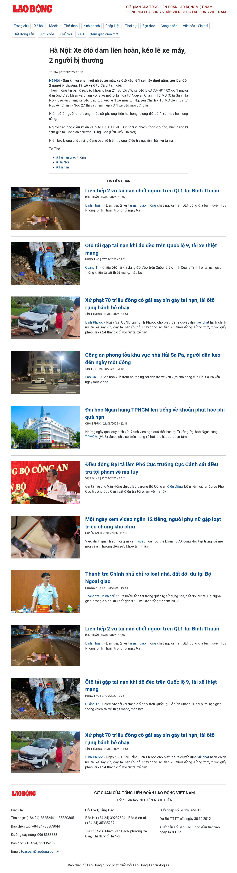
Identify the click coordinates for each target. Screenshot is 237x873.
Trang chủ (21, 26)
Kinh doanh (91, 26)
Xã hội (39, 26)
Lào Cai (90, 377)
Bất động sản (24, 34)
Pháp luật (112, 26)
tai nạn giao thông (142, 205)
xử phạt (203, 322)
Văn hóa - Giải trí (195, 26)
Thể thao (71, 26)
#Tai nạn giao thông (71, 157)
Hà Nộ (54, 80)
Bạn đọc (148, 26)
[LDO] (45, 209)
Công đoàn (169, 26)
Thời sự (131, 26)
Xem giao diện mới (104, 34)
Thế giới (66, 34)
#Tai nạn (62, 167)
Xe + (80, 34)
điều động (175, 486)
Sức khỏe (47, 34)
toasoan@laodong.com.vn (41, 851)
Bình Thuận (93, 205)
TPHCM (91, 437)
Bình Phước (94, 322)
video (141, 541)
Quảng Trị (92, 267)
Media (53, 26)
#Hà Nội (62, 162)
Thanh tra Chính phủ (100, 596)
